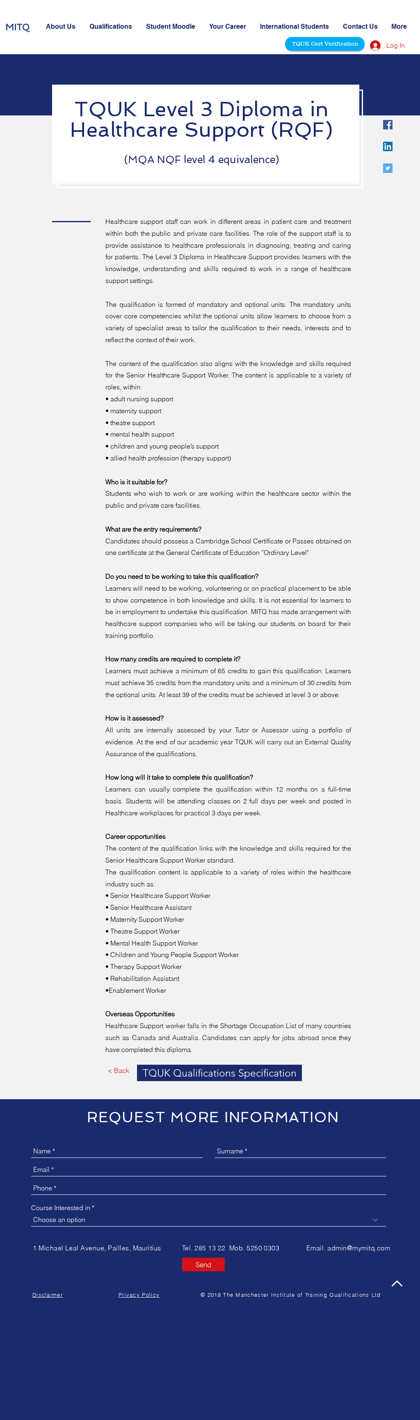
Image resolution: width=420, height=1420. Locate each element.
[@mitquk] (388, 124)
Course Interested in (60, 1207)
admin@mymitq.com (358, 1248)
